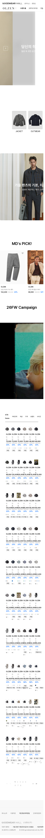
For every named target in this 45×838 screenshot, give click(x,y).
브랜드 (32, 416)
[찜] (22, 253)
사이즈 (39, 416)
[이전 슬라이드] (5, 48)
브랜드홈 (23, 8)
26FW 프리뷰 (33, 8)
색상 (21, 416)
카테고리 (14, 416)
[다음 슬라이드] (37, 48)
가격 (26, 416)
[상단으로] (33, 834)
